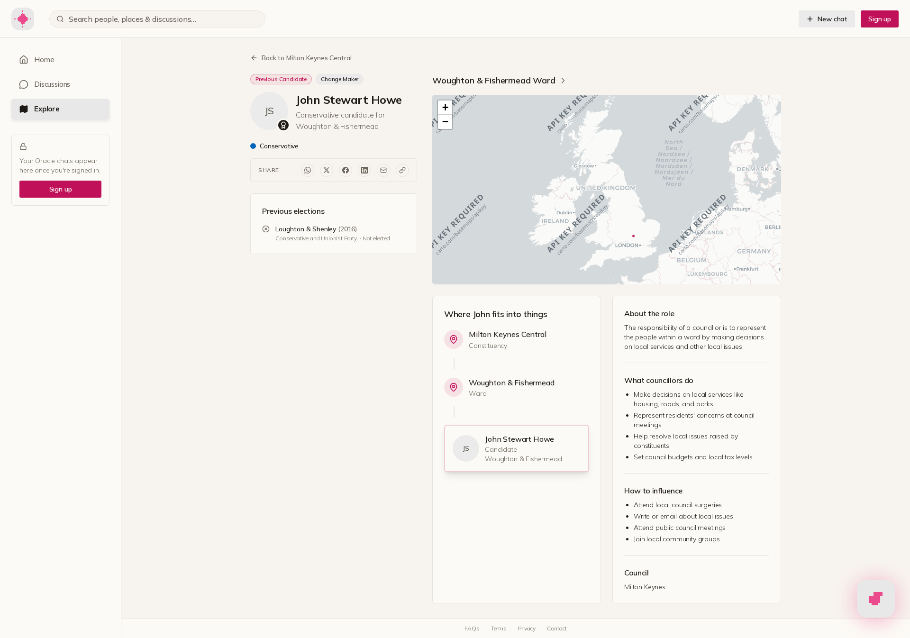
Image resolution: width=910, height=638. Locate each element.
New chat (832, 19)
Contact (557, 628)
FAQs (471, 628)
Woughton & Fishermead (512, 382)
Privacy (527, 628)
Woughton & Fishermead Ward (493, 80)
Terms (499, 628)
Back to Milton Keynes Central (306, 58)
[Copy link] (402, 170)
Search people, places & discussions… (132, 19)
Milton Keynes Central (507, 334)
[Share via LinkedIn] (364, 170)
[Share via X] (326, 170)
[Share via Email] (383, 170)
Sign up (879, 19)
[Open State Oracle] (875, 596)
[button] (445, 107)
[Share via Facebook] (345, 170)
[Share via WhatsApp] (307, 170)
